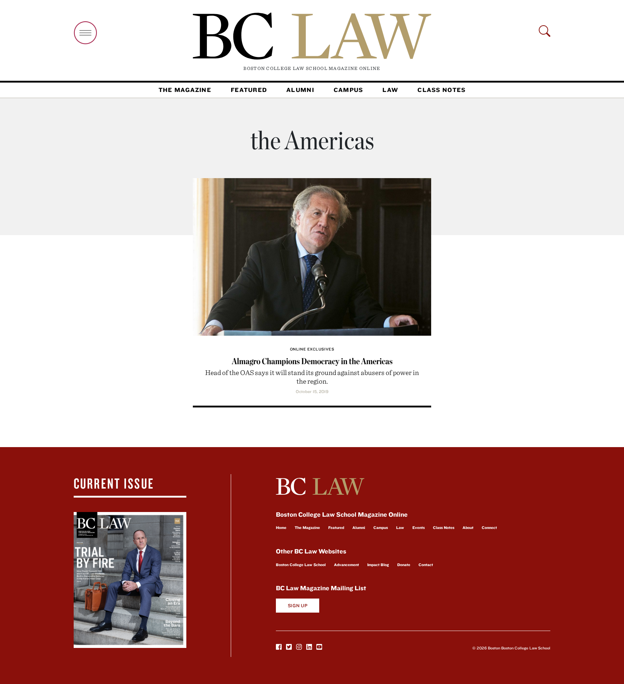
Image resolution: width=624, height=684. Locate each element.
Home (281, 527)
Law (390, 89)
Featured (249, 89)
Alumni (300, 89)
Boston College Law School (301, 564)
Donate (403, 564)
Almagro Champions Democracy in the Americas (312, 361)
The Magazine (185, 89)
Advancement (346, 564)
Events (418, 527)
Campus (348, 89)
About (468, 527)
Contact (426, 564)
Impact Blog (378, 564)
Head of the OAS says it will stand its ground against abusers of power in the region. (312, 376)
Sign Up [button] (298, 605)
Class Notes (441, 89)
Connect (489, 527)
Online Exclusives (312, 349)
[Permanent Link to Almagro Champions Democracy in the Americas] (312, 256)
